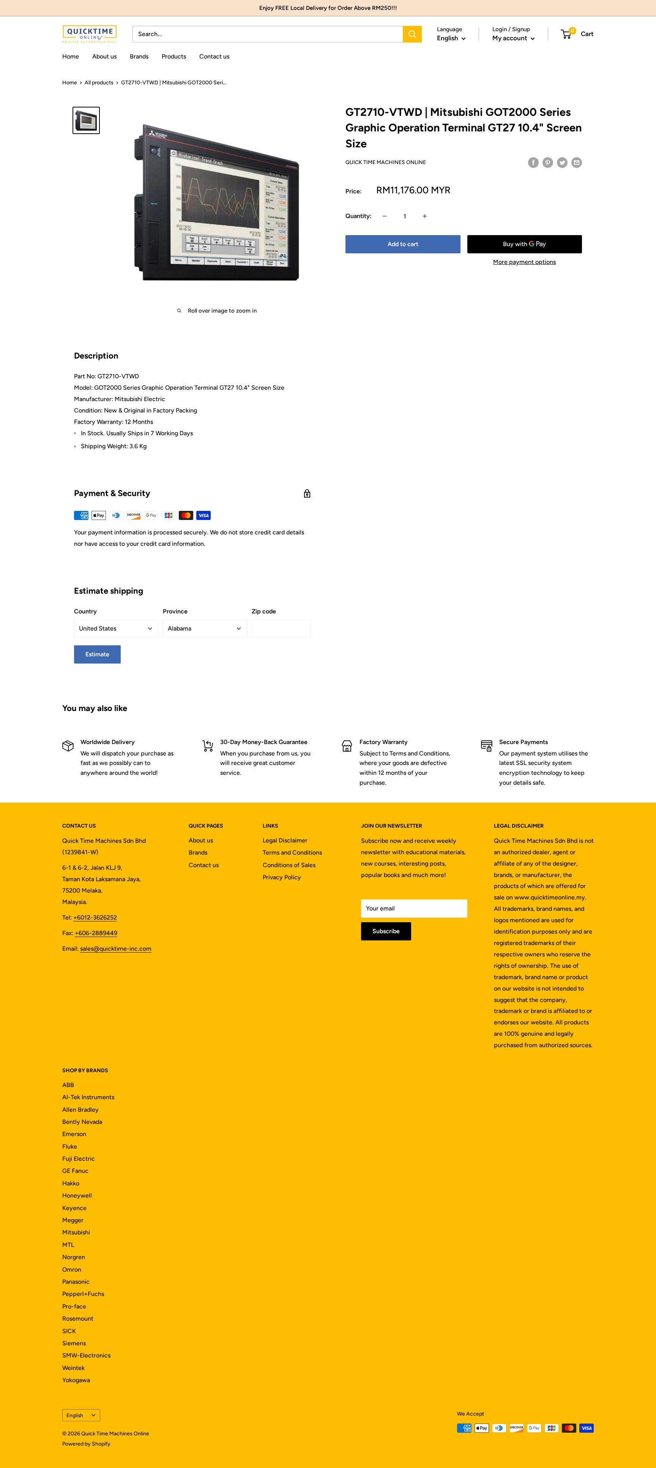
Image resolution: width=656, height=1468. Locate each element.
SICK (69, 1331)
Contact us (214, 56)
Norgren (73, 1257)
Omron (71, 1269)
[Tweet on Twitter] (562, 162)
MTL (68, 1244)
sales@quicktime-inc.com (115, 948)
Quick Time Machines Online (385, 162)
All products (99, 82)
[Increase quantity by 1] (425, 216)
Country (85, 611)
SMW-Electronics (86, 1355)
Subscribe (386, 931)
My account (510, 38)
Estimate (97, 654)
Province (175, 611)
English (74, 1415)
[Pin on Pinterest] (547, 162)
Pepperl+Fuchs (83, 1293)
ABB (68, 1085)
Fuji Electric (78, 1158)
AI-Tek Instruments (88, 1097)
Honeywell (77, 1195)
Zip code (264, 611)
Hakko (70, 1183)
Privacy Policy (282, 877)
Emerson (74, 1134)
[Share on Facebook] (533, 162)
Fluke (69, 1146)
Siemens (74, 1343)
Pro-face (74, 1306)
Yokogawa (76, 1380)
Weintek (73, 1368)
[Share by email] (576, 162)
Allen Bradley (80, 1109)
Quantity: (358, 216)
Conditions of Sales (289, 865)
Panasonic (76, 1281)
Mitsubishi (76, 1232)
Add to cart (403, 244)
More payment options (524, 261)
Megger (73, 1220)
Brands (139, 56)
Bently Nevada (82, 1121)
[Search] (412, 34)
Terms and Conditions (292, 852)
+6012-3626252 (95, 917)
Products (174, 56)
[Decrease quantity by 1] (385, 216)
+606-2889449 (96, 933)
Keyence (74, 1208)
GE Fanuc (75, 1170)
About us (104, 56)
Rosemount (77, 1318)
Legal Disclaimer (285, 840)
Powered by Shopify (86, 1444)
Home (70, 56)
